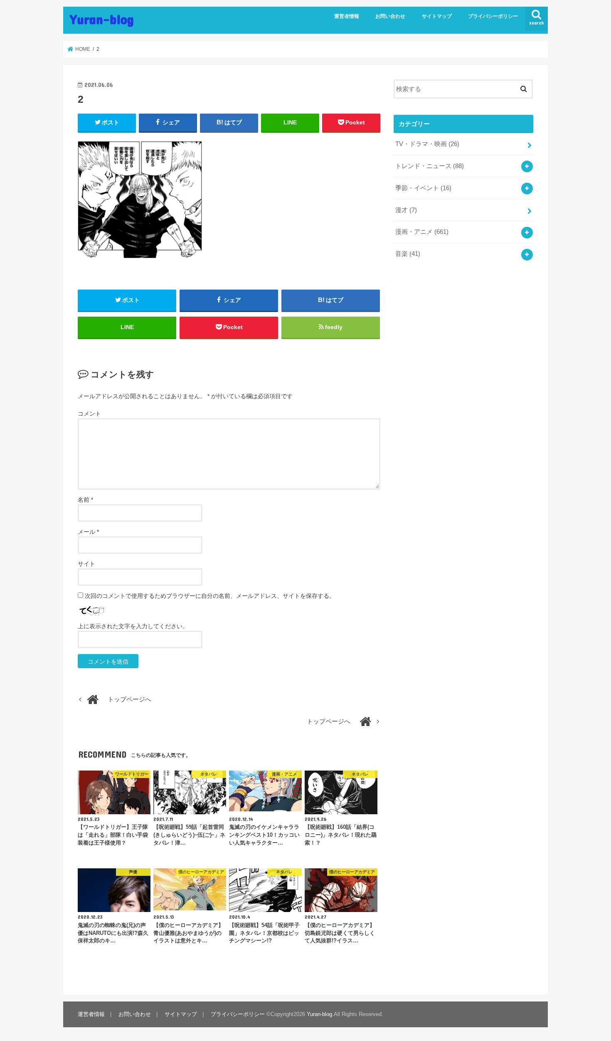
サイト (86, 563)
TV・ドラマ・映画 (427, 144)
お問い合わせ (390, 16)
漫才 (406, 210)
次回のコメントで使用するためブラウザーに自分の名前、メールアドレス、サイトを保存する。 (210, 595)
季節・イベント (423, 188)
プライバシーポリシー (493, 16)
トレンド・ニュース (429, 166)
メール (88, 531)
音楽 (407, 253)
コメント (89, 413)
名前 (85, 499)
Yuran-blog (102, 19)
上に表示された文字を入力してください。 (133, 626)
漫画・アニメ (421, 231)
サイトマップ (437, 16)
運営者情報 (346, 16)
